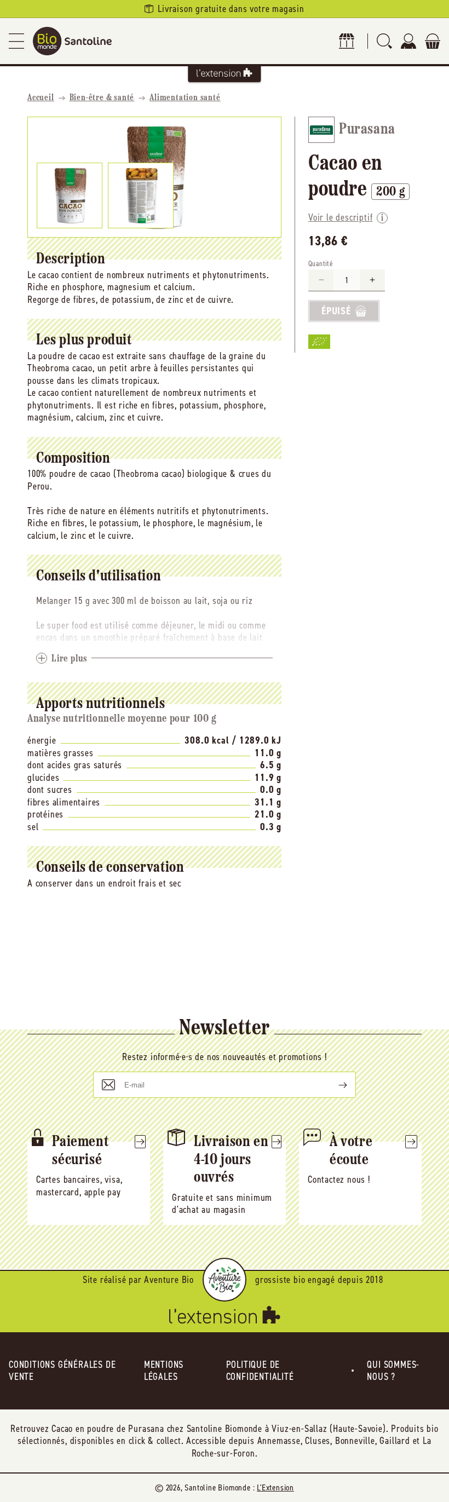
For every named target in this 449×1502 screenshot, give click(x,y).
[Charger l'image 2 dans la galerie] (140, 195)
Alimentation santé (184, 98)
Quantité (320, 263)
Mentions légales (163, 1371)
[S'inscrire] (334, 1085)
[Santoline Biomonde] (72, 41)
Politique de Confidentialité (260, 1371)
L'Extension (275, 1487)
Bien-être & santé (102, 98)
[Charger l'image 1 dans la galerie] (69, 195)
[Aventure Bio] (224, 1280)
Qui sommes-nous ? (393, 1371)
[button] (16, 41)
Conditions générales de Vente (62, 1371)
